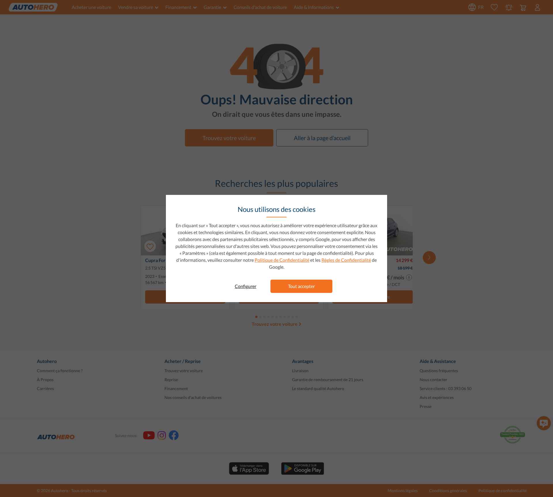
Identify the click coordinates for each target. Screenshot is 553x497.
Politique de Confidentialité (282, 260)
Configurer (245, 286)
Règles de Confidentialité (346, 260)
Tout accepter (301, 286)
